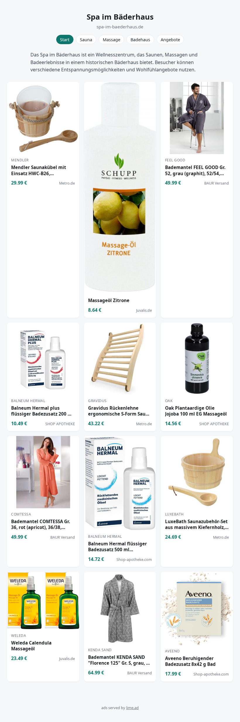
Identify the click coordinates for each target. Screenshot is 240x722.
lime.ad (132, 707)
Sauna (86, 39)
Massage (111, 39)
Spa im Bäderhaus (120, 17)
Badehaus (140, 39)
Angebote (170, 39)
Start (64, 39)
